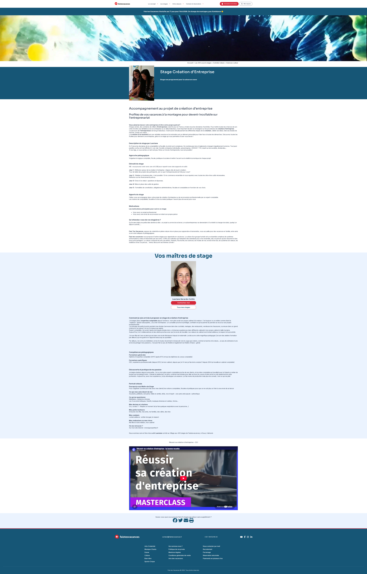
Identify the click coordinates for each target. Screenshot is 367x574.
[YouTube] (241, 537)
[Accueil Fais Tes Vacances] (122, 4)
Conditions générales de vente (179, 555)
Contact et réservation (193, 4)
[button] (27, 38)
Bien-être (148, 558)
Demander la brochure (230, 3)
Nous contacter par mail (211, 546)
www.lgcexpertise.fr (151, 428)
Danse (147, 552)
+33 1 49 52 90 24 (211, 537)
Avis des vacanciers (175, 558)
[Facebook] (244, 537)
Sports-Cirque (150, 561)
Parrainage (207, 552)
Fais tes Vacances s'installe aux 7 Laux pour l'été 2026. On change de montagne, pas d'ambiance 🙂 (183, 12)
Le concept (152, 4)
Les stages (164, 4)
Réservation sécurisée (211, 555)
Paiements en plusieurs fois (213, 558)
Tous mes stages (183, 307)
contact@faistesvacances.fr (172, 537)
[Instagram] (248, 537)
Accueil (190, 63)
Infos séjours (177, 4)
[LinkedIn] (251, 537)
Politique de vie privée (176, 549)
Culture (147, 555)
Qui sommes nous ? (175, 546)
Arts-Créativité (150, 546)
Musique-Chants (150, 549)
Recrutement (207, 549)
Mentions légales (174, 552)
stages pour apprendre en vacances (171, 237)
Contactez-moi (183, 303)
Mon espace (247, 3)
